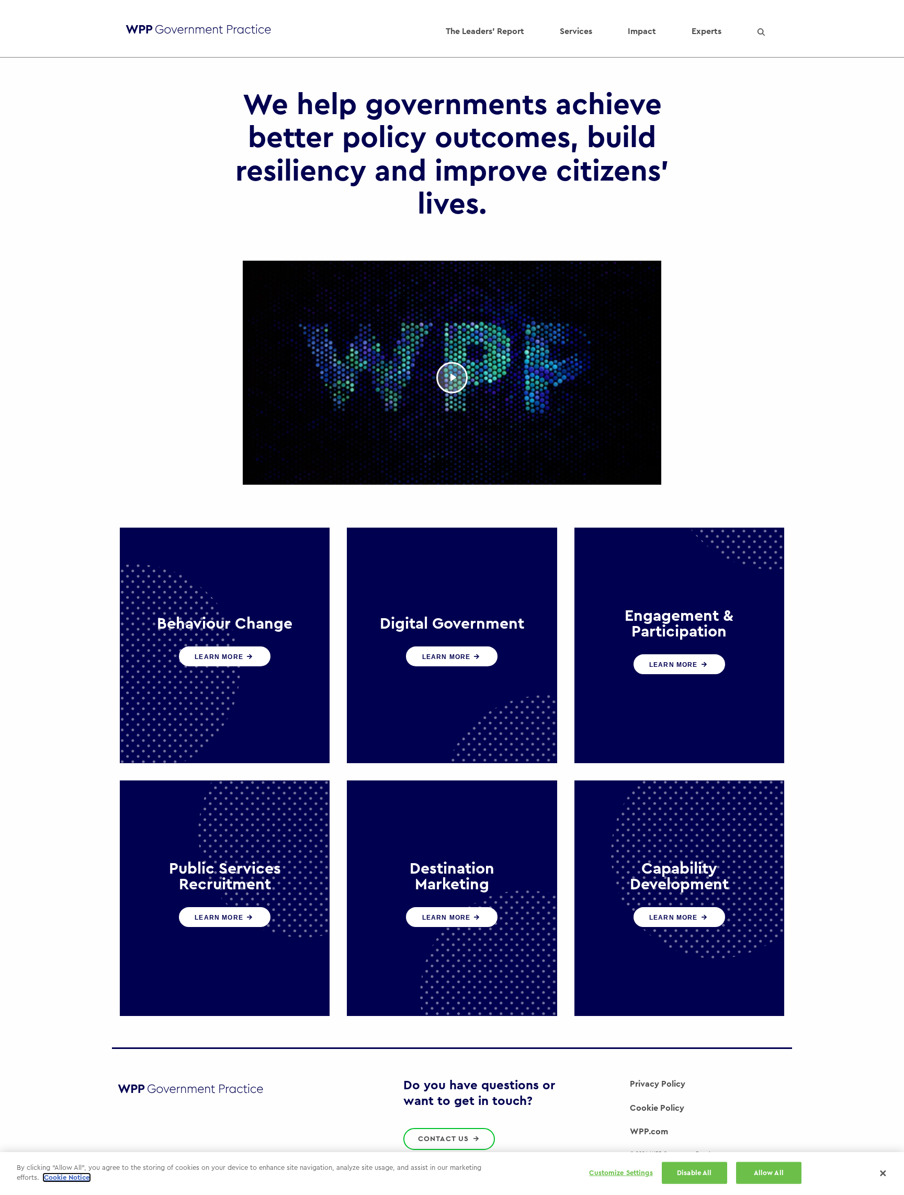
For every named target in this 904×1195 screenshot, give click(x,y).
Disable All (694, 1172)
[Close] (883, 1173)
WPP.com (649, 1131)
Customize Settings (620, 1172)
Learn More (220, 657)
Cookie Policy (657, 1108)
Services (576, 31)
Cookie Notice (66, 1177)
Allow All (769, 1172)
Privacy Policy (657, 1084)
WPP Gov (198, 31)
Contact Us (445, 1139)
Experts (706, 31)
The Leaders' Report (485, 31)
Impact (642, 31)
